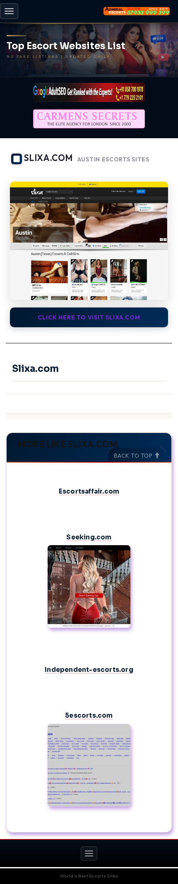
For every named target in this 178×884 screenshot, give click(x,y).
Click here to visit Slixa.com (89, 317)
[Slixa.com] (89, 241)
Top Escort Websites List (66, 46)
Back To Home (149, 171)
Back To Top (134, 455)
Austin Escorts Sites (113, 159)
